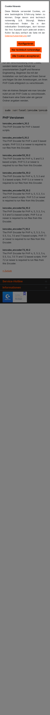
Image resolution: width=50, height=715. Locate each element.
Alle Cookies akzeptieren (25, 56)
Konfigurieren (25, 43)
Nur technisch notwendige (26, 49)
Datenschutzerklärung (16, 36)
